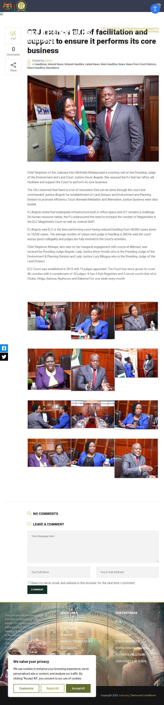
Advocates (68, 648)
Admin (48, 60)
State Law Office (128, 641)
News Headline (36, 67)
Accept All (78, 688)
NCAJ (119, 621)
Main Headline (109, 64)
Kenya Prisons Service (132, 648)
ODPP (119, 628)
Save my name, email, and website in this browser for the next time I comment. (83, 583)
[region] (52, 676)
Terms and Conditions (143, 695)
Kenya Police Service (131, 654)
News (121, 64)
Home (64, 621)
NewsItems (52, 67)
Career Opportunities (76, 641)
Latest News (92, 64)
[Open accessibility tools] (155, 9)
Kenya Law (123, 634)
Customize (26, 688)
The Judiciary (131, 25)
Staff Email (68, 628)
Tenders (66, 634)
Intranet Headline (74, 64)
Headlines (149, 25)
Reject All (52, 688)
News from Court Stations (141, 64)
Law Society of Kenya (131, 661)
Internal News (55, 64)
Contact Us (68, 654)
